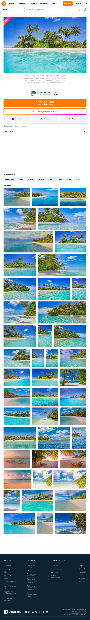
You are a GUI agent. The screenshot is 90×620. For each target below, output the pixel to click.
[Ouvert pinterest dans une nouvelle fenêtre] (36, 611)
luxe (69, 178)
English (80, 565)
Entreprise (7, 574)
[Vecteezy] (3, 3)
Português (81, 571)
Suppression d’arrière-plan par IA (9, 592)
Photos (22, 4)
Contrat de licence (30, 565)
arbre (52, 178)
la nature (41, 178)
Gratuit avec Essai (45, 102)
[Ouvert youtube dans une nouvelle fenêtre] (47, 611)
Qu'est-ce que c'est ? (26, 126)
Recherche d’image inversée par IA (9, 586)
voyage (30, 178)
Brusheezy (7, 565)
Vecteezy (7, 568)
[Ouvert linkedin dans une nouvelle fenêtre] (33, 611)
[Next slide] (81, 178)
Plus (53, 4)
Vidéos (32, 4)
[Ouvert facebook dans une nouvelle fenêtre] (26, 611)
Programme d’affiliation (30, 574)
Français (80, 577)
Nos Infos (52, 571)
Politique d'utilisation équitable (73, 613)
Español (80, 568)
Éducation (7, 577)
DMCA (28, 570)
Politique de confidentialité (76, 612)
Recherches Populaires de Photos (31, 587)
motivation (9, 178)
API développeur (10, 580)
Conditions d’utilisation (77, 610)
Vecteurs (10, 4)
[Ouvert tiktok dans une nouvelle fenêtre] (40, 611)
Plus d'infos (9, 130)
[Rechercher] (79, 9)
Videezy (6, 571)
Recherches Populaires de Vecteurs (31, 580)
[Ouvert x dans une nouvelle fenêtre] (43, 611)
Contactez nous (55, 568)
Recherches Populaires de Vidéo (31, 594)
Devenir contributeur (54, 575)
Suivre (55, 95)
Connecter (78, 3)
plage (20, 178)
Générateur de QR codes (9, 599)
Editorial (43, 4)
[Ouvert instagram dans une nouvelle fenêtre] (29, 611)
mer (60, 178)
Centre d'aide (54, 565)
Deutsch (80, 574)
